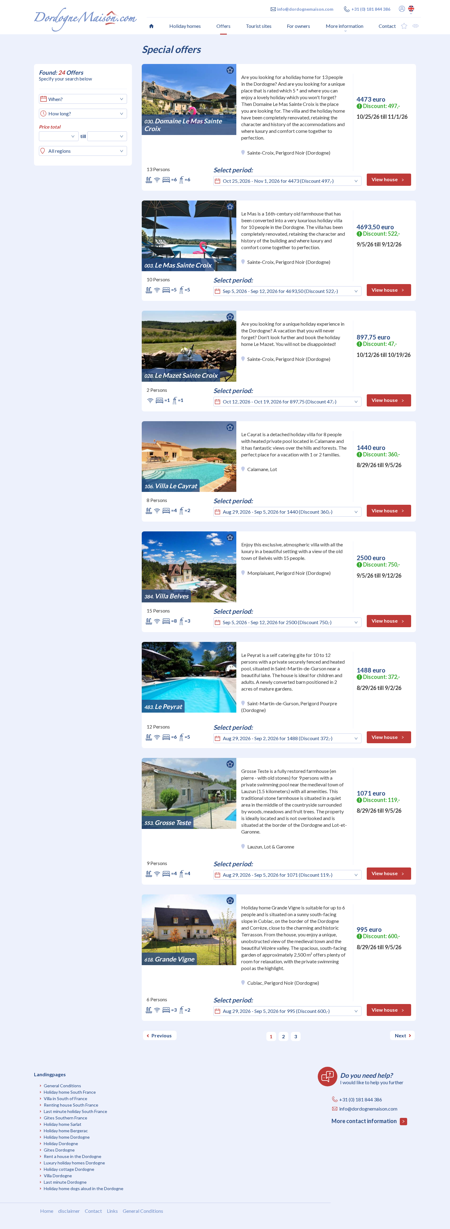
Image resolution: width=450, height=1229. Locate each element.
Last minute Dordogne (65, 1182)
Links (112, 1211)
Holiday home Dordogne (67, 1137)
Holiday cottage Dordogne (69, 1169)
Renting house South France (71, 1104)
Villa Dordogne (58, 1175)
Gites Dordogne (59, 1149)
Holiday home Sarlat (62, 1124)
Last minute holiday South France (75, 1111)
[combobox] (82, 113)
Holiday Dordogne (61, 1143)
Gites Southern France (65, 1117)
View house (385, 179)
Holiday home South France (70, 1092)
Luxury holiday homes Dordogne (74, 1162)
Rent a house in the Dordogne (72, 1156)
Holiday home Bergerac (66, 1130)
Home (46, 1211)
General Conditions (62, 1085)
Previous (162, 1035)
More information (344, 26)
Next (400, 1035)
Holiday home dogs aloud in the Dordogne (83, 1188)
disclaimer (69, 1211)
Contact (93, 1211)
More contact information (365, 1121)
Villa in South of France (65, 1098)
